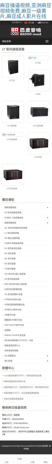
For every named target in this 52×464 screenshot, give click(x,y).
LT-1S (12, 80)
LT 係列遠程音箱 (12, 233)
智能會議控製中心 (12, 345)
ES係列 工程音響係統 (14, 218)
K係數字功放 (10, 315)
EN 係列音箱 (10, 264)
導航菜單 (6, 41)
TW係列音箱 (10, 269)
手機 (19, 459)
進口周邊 (8, 361)
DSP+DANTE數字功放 (14, 325)
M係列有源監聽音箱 (13, 289)
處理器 (7, 330)
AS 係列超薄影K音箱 (13, 294)
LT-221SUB (12, 188)
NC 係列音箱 (10, 253)
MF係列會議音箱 (12, 279)
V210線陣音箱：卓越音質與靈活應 (23, 375)
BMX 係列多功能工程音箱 (16, 284)
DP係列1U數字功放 (13, 310)
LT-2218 (38, 157)
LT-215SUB (38, 125)
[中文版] (29, 22)
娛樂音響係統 (10, 223)
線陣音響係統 (10, 207)
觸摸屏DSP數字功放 (13, 320)
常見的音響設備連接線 (13, 399)
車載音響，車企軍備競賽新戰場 (21, 393)
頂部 (45, 462)
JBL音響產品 (10, 356)
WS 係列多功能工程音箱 (15, 274)
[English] (43, 22)
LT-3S (37, 63)
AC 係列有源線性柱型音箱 (16, 228)
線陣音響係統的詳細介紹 (14, 381)
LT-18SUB (11, 125)
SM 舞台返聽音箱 (12, 238)
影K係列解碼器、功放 (19, 340)
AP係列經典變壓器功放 (15, 304)
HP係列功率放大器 (13, 299)
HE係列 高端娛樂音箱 (14, 243)
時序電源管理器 (11, 350)
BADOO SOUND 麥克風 (15, 335)
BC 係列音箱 (10, 258)
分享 (6, 462)
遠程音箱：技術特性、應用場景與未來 (26, 387)
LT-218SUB (12, 139)
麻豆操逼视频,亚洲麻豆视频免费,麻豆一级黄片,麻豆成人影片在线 (25, 11)
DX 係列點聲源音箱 (13, 212)
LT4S (38, 94)
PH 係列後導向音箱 (13, 248)
